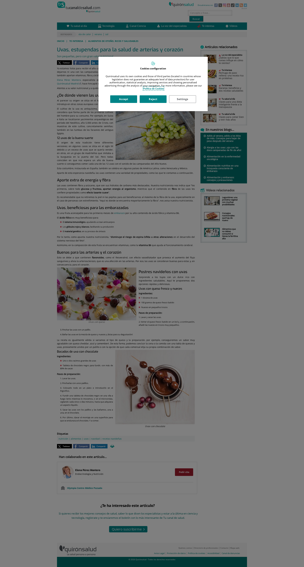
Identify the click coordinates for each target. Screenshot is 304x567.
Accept (123, 99)
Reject (153, 99)
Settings (182, 99)
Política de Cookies (153, 88)
